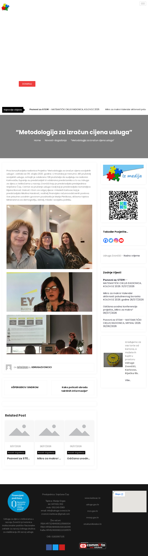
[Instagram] (116, 240)
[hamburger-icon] (143, 3)
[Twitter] (111, 240)
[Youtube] (62, 547)
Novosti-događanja (16, 452)
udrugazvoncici (41, 367)
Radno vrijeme (132, 255)
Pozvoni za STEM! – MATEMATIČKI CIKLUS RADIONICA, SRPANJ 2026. (122, 321)
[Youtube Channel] (121, 240)
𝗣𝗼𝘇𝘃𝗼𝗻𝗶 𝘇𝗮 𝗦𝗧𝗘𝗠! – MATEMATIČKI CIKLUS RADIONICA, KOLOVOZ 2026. (64, 109)
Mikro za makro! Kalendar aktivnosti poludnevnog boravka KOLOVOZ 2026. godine (121, 296)
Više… (128, 380)
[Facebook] (105, 240)
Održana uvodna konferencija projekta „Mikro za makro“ (120, 308)
